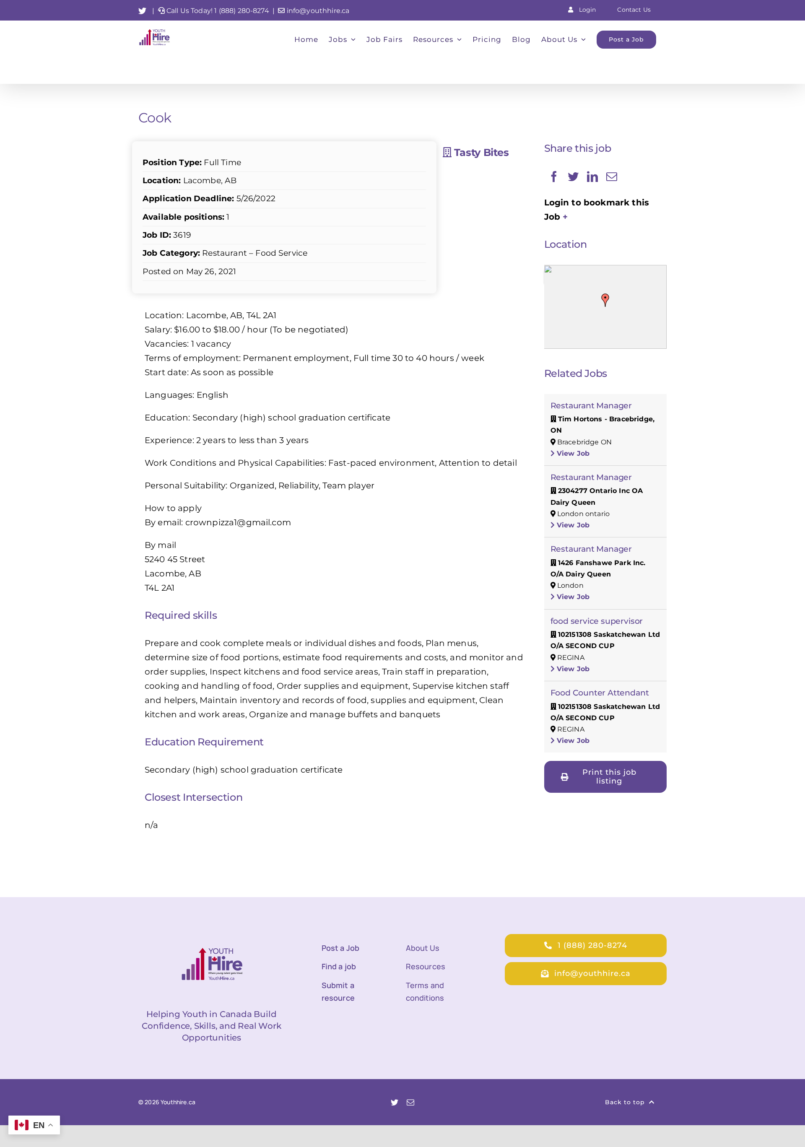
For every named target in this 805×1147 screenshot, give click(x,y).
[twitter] (394, 1102)
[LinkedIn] (592, 176)
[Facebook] (554, 176)
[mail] (410, 1102)
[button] (605, 300)
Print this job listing (609, 777)
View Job (572, 453)
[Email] (611, 176)
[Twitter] (573, 176)
